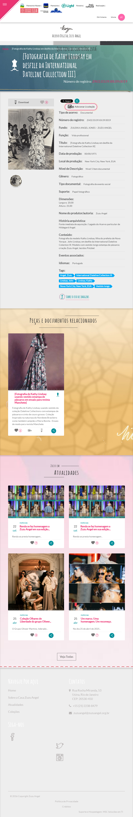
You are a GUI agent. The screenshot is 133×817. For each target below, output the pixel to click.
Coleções (14, 711)
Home (5, 48)
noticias (24, 522)
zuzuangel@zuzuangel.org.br (91, 713)
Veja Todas (66, 656)
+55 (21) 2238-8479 (85, 706)
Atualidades (15, 704)
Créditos (66, 806)
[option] (31, 139)
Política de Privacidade (66, 801)
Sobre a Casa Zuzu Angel (23, 697)
